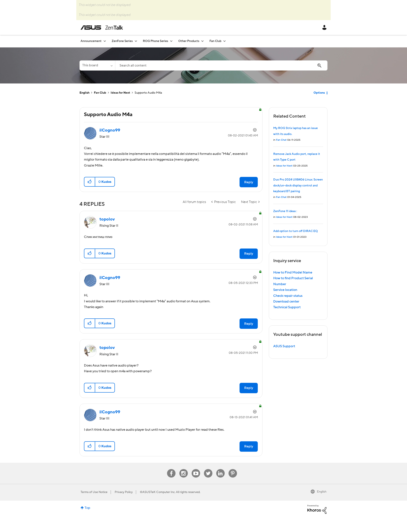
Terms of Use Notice (94, 492)
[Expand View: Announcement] (105, 41)
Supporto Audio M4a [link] (148, 93)
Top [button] (87, 508)
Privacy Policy (124, 492)
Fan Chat (281, 140)
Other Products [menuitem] (188, 41)
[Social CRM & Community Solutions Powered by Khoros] (316, 509)
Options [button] (319, 93)
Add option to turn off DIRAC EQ (295, 231)
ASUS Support (284, 346)
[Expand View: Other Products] (202, 41)
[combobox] (221, 65)
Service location (285, 290)
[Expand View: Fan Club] (224, 41)
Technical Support (287, 307)
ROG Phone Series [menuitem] (155, 41)
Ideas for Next (120, 93)
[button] (89, 181)
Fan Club (100, 93)
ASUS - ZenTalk (102, 27)
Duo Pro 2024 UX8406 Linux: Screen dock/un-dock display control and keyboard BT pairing (298, 185)
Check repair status (287, 296)
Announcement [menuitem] (91, 41)
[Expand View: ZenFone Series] (136, 41)
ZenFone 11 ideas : (285, 211)
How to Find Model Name (292, 272)
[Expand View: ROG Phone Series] (171, 41)
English (84, 93)
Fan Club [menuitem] (215, 41)
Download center (286, 301)
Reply (248, 182)
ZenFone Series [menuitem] (122, 41)
